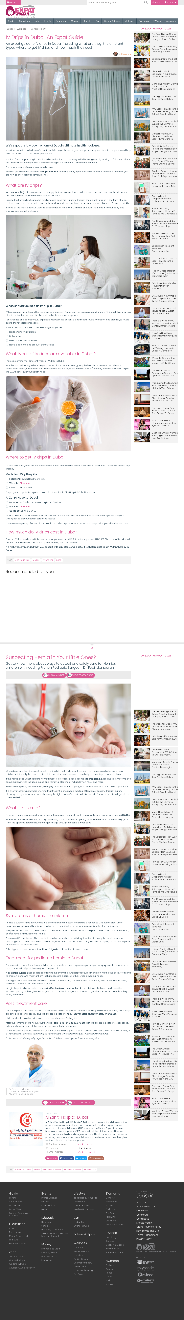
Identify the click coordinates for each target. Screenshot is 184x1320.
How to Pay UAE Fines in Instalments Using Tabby (165, 185)
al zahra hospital (23, 1169)
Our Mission (142, 1210)
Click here (25, 483)
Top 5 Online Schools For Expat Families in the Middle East (164, 261)
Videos (109, 1284)
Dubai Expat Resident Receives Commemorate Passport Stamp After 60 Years (165, 248)
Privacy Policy (144, 1239)
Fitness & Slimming (83, 1270)
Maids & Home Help (19, 1236)
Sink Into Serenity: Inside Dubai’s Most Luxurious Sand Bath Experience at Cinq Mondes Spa (165, 174)
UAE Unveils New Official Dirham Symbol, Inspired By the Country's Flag (164, 298)
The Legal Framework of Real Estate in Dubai (164, 97)
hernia (37, 1169)
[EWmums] (145, 1261)
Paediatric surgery (52, 1169)
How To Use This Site (147, 1230)
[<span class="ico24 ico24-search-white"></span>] (146, 2)
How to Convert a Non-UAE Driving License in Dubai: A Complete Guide (164, 348)
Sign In (170, 2)
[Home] (31, 11)
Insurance (46, 1260)
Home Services (81, 1205)
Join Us (158, 2)
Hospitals (78, 1255)
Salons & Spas (112, 20)
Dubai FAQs (15, 1209)
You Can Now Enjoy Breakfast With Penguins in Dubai (164, 336)
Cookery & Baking (115, 1244)
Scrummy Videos (114, 1252)
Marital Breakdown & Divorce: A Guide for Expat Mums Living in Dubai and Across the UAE (163, 136)
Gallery (45, 1201)
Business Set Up (49, 1256)
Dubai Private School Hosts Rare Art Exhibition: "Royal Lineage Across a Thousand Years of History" (164, 149)
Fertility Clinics (81, 1259)
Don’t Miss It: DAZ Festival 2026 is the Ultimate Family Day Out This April (165, 124)
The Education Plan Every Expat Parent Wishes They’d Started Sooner (164, 161)
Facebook (67, 1158)
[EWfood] (145, 1274)
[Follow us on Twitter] (144, 1195)
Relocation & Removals (85, 1197)
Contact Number (57, 1144)
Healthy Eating (113, 1248)
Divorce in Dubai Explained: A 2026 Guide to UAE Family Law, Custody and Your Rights (165, 74)
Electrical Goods (17, 1243)
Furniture (13, 1239)
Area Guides (15, 1201)
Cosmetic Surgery (83, 1262)
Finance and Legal (50, 1248)
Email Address (56, 1152)
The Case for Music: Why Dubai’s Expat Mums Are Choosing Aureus (164, 49)
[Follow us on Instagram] (150, 1195)
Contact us (142, 1218)
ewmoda (171, 20)
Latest (44, 1209)
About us (141, 1202)
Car (97, 20)
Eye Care (78, 1274)
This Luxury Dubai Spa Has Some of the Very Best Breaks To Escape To (163, 411)
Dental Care (80, 1266)
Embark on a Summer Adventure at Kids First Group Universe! (163, 236)
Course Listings (17, 1260)
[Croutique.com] (145, 1280)
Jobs (37, 20)
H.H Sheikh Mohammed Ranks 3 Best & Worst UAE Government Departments (164, 311)
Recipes (110, 1241)
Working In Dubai (17, 1263)
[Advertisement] (67, 605)
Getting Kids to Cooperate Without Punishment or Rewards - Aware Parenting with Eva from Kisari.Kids (165, 199)
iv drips (36, 560)
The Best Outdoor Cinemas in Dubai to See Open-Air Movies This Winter (165, 373)
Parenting (111, 1216)
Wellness (129, 20)
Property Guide (49, 1252)
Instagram (97, 1158)
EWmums (144, 20)
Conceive (111, 1197)
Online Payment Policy (148, 1226)
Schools (45, 1225)
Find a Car (79, 1222)
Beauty (109, 1269)
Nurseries (46, 1222)
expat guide (48, 560)
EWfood (158, 20)
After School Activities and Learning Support (54, 1234)
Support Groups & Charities (18, 1214)
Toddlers (110, 1209)
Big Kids (110, 1213)
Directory (78, 1247)
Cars (11, 1228)
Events (47, 20)
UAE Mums (111, 1220)
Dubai (13, 2)
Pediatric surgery (72, 1169)
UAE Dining (111, 1237)
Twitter (82, 1158)
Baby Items (15, 1232)
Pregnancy (111, 1201)
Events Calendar (49, 1197)
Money (74, 20)
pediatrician (90, 1169)
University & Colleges (52, 1229)
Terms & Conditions (147, 1235)
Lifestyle (87, 20)
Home (109, 1272)
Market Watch (144, 1222)
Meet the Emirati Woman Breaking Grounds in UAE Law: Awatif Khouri (165, 435)
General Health (38, 28)
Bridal (109, 1280)
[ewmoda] (145, 1268)
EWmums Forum (114, 1224)
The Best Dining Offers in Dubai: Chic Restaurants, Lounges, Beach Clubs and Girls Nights (165, 37)
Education (61, 20)
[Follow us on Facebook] (139, 1195)
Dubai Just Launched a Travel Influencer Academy (164, 286)
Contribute (142, 1214)
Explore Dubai (16, 1205)
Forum (12, 1197)
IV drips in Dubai (22, 560)
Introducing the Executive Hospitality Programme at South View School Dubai (165, 386)
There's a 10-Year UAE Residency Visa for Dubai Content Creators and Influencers (165, 323)
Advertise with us (145, 1206)
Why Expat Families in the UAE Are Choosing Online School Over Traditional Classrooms (165, 111)
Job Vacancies (17, 1256)
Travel (109, 1276)
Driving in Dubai (81, 1225)
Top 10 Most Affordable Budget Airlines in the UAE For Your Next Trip (165, 224)
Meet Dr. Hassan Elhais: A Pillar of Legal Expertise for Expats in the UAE (165, 398)
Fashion (110, 1265)
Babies (109, 1205)
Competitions (48, 1205)
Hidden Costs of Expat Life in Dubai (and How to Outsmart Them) (165, 273)
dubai (59, 560)
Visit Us (53, 1158)
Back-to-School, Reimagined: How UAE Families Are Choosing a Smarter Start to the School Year (164, 211)
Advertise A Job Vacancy (22, 1267)
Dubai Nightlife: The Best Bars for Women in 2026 (164, 60)
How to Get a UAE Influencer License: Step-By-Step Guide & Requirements (165, 423)
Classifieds (24, 20)
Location (53, 1148)
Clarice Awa (126, 54)
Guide (11, 20)
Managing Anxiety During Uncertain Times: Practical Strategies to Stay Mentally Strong (165, 86)
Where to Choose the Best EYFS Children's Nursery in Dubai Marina (164, 361)
